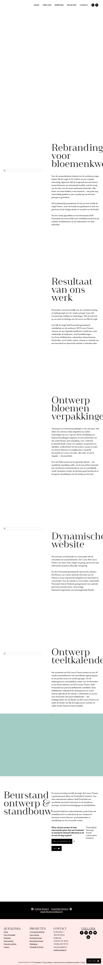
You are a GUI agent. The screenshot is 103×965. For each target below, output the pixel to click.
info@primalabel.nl (60, 950)
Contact (83, 962)
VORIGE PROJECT (42, 909)
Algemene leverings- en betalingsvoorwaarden (66, 962)
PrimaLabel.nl (38, 962)
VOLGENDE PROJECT (60, 909)
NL (93, 5)
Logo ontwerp (34, 935)
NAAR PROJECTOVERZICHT (51, 912)
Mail (55, 848)
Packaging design (36, 938)
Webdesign (34, 944)
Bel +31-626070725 (61, 841)
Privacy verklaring (48, 962)
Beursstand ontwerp (36, 941)
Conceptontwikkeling (37, 932)
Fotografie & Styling (36, 947)
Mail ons (92, 961)
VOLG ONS (88, 928)
